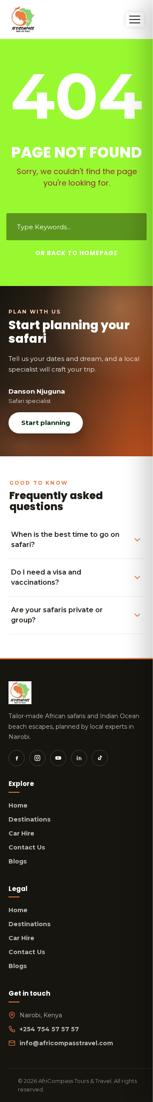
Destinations (29, 819)
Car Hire (21, 833)
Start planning (45, 423)
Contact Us (26, 847)
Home (18, 805)
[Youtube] (58, 758)
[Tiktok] (100, 758)
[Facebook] (16, 758)
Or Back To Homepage (76, 253)
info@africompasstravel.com (66, 1043)
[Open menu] (135, 19)
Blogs (17, 861)
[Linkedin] (79, 758)
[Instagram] (37, 758)
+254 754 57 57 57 (49, 1029)
